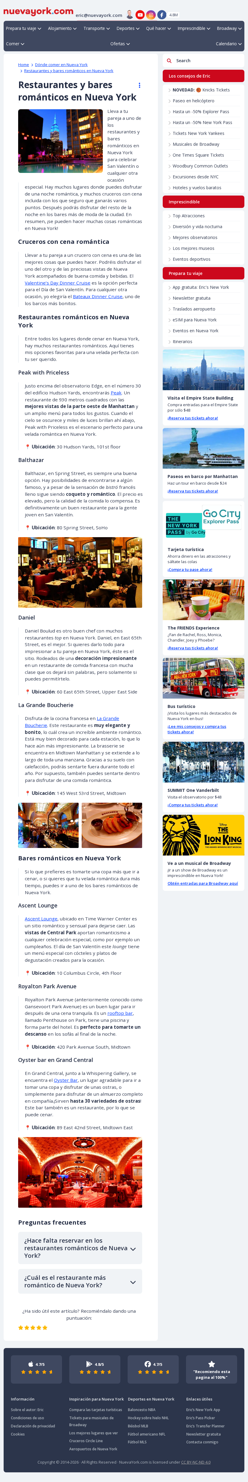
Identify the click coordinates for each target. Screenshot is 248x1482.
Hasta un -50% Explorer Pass (201, 111)
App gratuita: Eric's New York (201, 287)
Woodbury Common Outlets (200, 166)
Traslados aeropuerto (194, 309)
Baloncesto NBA (141, 1409)
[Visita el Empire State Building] (203, 369)
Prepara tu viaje (21, 28)
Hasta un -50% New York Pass (202, 122)
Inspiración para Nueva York (96, 1399)
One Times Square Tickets (198, 155)
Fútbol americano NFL (146, 1434)
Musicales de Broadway (196, 144)
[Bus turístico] (203, 678)
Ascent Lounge (41, 919)
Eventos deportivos (191, 259)
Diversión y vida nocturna (197, 226)
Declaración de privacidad (33, 1426)
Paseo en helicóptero (193, 101)
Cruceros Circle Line (86, 1440)
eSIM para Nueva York (195, 320)
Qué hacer (156, 28)
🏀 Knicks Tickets (201, 90)
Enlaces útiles (199, 1399)
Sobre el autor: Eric (27, 1409)
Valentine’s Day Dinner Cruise (57, 283)
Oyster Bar (66, 1080)
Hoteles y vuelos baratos (197, 187)
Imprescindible (191, 28)
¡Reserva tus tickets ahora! (193, 418)
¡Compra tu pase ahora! (190, 569)
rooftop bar (120, 1013)
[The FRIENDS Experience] (203, 599)
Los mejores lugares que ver (93, 1433)
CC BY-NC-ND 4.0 (195, 1462)
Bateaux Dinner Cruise (97, 296)
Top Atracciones (189, 215)
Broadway (227, 28)
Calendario (226, 43)
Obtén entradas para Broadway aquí (203, 883)
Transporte (94, 28)
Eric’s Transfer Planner (205, 1426)
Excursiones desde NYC (196, 177)
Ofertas (117, 43)
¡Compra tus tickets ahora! (193, 805)
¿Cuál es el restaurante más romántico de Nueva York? (65, 1281)
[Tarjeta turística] (203, 521)
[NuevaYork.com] (38, 11)
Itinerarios (182, 341)
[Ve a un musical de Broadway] (203, 835)
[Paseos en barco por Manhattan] (203, 448)
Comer (12, 43)
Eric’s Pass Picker (200, 1417)
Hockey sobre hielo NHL (148, 1417)
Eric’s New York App (203, 1409)
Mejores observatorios (195, 237)
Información (22, 1399)
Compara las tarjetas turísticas (95, 1409)
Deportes (126, 28)
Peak (116, 393)
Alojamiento (60, 28)
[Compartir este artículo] (137, 85)
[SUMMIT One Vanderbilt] (203, 762)
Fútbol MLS (137, 1442)
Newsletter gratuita (191, 298)
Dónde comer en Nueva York (61, 64)
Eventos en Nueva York (195, 330)
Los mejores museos (193, 248)
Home (23, 64)
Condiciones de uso (27, 1417)
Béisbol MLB (138, 1426)
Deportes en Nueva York (151, 1399)
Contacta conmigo (202, 1442)
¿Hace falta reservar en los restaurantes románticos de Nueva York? (76, 1248)
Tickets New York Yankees (198, 133)
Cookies (18, 1434)
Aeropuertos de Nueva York (93, 1449)
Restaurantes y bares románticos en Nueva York (68, 70)
